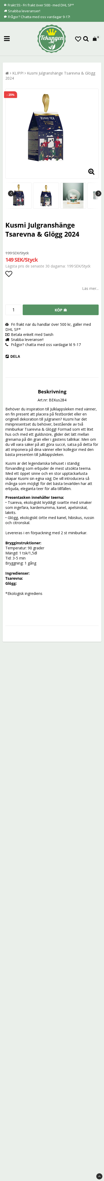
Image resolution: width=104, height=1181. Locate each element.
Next (98, 193)
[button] (78, 39)
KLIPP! (17, 73)
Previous (11, 193)
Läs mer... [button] (90, 288)
